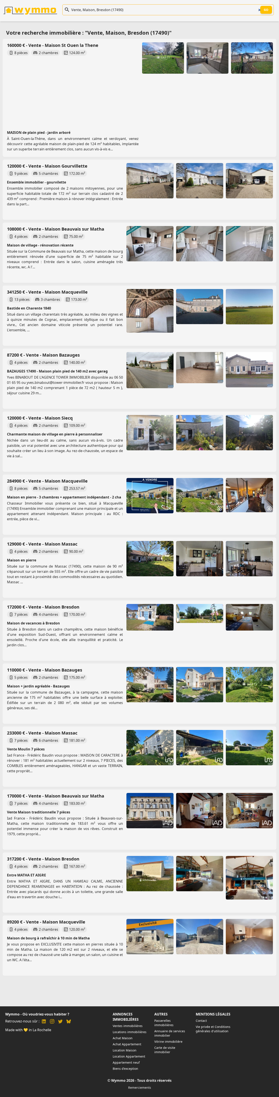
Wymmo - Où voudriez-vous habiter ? (37, 1014)
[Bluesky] (68, 1022)
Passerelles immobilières (164, 1023)
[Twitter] (60, 1022)
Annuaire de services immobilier (169, 1033)
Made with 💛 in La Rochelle (28, 1029)
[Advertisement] (137, 88)
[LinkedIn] (43, 1022)
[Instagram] (52, 1022)
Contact (201, 1021)
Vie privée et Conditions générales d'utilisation (213, 1029)
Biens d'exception (125, 1068)
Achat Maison (123, 1038)
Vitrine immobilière (168, 1041)
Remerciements (139, 1087)
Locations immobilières (129, 1032)
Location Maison (124, 1050)
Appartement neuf (126, 1062)
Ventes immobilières (128, 1026)
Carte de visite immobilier (164, 1050)
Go (266, 10)
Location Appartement (129, 1056)
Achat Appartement (127, 1044)
